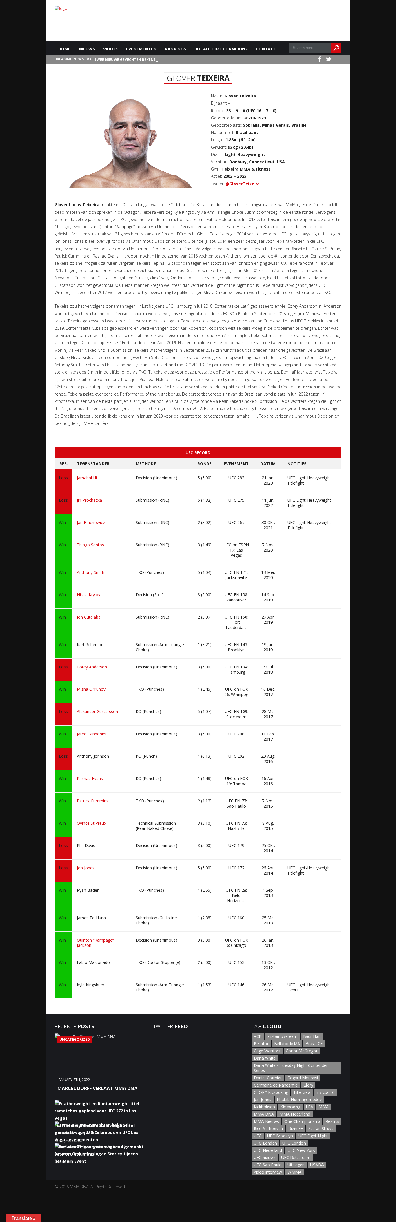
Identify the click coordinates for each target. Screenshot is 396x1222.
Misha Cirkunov (91, 689)
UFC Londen (265, 1143)
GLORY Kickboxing (271, 1092)
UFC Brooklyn (280, 1135)
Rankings (175, 49)
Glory (308, 1085)
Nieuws (87, 49)
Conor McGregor (301, 1051)
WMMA (294, 1172)
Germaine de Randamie (276, 1085)
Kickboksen (264, 1106)
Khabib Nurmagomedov (299, 1099)
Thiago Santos (90, 544)
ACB (258, 1036)
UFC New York (301, 1150)
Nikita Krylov (88, 594)
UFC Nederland (268, 1150)
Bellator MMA (287, 1043)
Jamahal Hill (88, 478)
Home (64, 49)
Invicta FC (325, 1092)
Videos (110, 49)
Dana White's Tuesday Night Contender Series (291, 1068)
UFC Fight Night (313, 1135)
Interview (302, 1092)
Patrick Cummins (92, 801)
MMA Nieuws (266, 1121)
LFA (309, 1106)
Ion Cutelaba (89, 617)
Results (332, 1121)
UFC (257, 1135)
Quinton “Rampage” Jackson (95, 942)
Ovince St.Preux (91, 823)
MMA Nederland (294, 1114)
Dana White (265, 1058)
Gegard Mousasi (302, 1077)
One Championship (302, 1121)
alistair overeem (282, 1036)
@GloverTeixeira (243, 183)
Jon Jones (86, 868)
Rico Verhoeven (268, 1128)
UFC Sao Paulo (268, 1164)
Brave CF (314, 1043)
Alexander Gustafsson (97, 711)
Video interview (268, 1172)
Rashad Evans (90, 778)
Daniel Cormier (268, 1077)
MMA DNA (264, 1114)
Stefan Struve (321, 1128)
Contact (266, 49)
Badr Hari (312, 1036)
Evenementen (141, 49)
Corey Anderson (92, 667)
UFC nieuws (265, 1157)
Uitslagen (296, 1164)
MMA (324, 1106)
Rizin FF (295, 1128)
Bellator (261, 1043)
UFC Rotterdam (295, 1157)
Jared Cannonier (92, 734)
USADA (317, 1164)
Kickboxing (290, 1106)
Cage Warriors (267, 1051)
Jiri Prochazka (89, 500)
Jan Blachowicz (91, 522)
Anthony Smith (90, 572)
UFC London (294, 1143)
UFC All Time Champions (221, 49)
